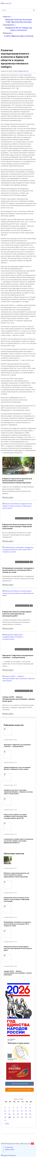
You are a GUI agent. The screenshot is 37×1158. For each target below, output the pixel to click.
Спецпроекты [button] (8, 25)
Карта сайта (9, 1149)
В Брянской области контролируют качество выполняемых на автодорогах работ (17, 614)
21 (21, 1114)
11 (9, 1111)
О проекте (9, 1147)
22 (26, 1114)
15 (26, 1111)
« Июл (6, 1124)
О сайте (7, 36)
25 (9, 1117)
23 (30, 1114)
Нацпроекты (10, 28)
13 (17, 1111)
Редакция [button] (7, 33)
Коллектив (28, 36)
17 (5, 1114)
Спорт (8, 22)
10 (5, 1111)
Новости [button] (6, 17)
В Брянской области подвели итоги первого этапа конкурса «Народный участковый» (17, 526)
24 (5, 1117)
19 (13, 1114)
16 (30, 1111)
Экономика (27, 20)
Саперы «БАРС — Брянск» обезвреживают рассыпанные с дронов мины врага (18, 699)
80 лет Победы (22, 28)
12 (13, 1111)
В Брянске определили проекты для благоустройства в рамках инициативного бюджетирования (17, 481)
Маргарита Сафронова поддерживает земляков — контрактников (17, 656)
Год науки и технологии (21, 29)
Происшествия (17, 22)
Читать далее (7, 497)
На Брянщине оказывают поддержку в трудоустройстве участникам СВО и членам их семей (18, 570)
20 (18, 1114)
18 (9, 1114)
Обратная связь (17, 36)
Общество (9, 20)
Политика (18, 20)
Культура (27, 22)
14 (22, 1111)
